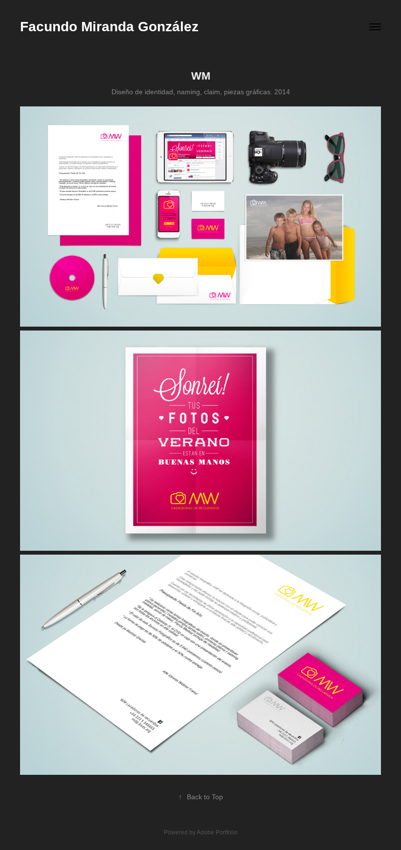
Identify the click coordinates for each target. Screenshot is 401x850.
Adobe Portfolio (217, 832)
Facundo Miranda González (109, 26)
